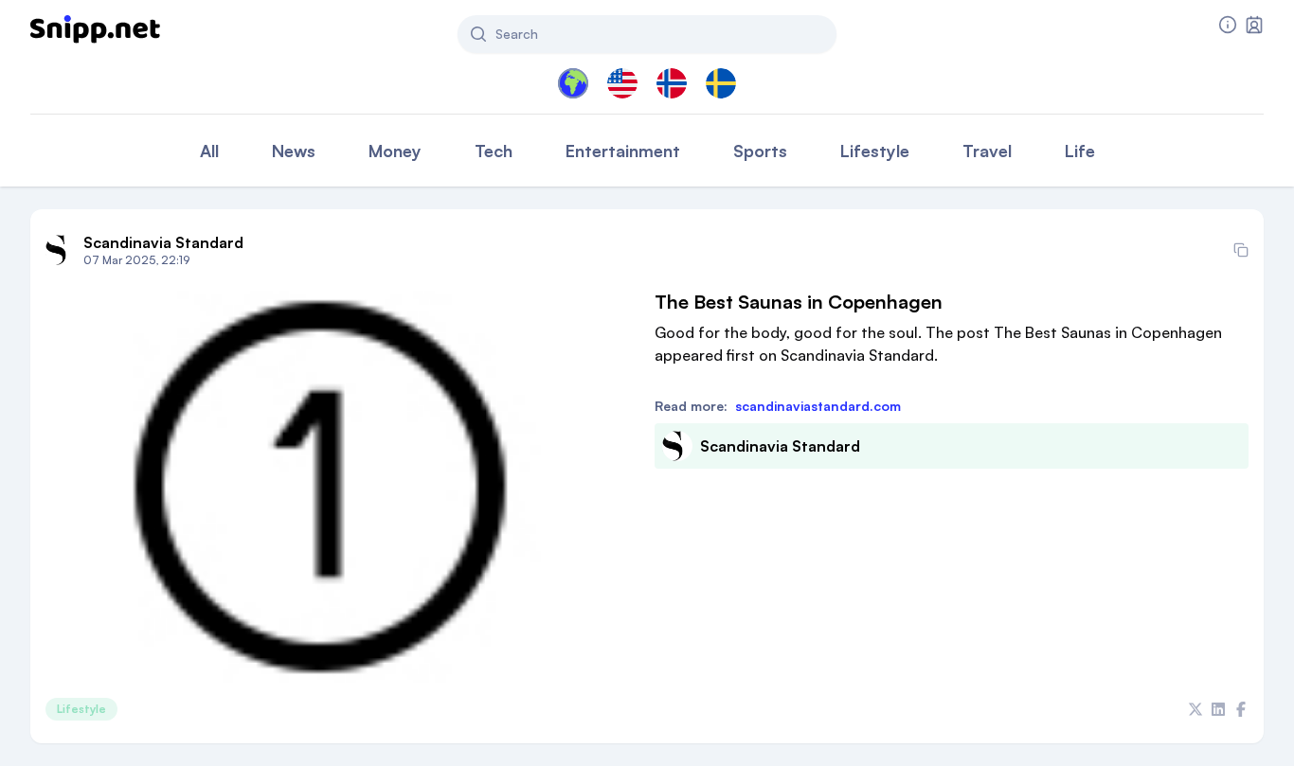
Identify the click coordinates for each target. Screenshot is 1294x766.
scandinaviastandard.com (818, 406)
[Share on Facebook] (1241, 709)
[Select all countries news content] (573, 83)
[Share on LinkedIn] (1218, 709)
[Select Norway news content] (672, 83)
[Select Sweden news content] (721, 83)
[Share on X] (1195, 709)
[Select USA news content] (622, 83)
